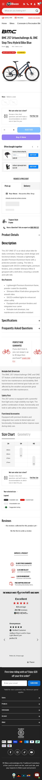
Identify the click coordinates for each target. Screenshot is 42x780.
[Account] (34, 4)
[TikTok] (24, 752)
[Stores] (31, 4)
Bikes (12, 23)
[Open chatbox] (37, 775)
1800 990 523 (34, 228)
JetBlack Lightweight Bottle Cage (20, 165)
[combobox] (21, 11)
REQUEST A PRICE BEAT (21, 179)
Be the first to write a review (21, 531)
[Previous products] (32, 146)
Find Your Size (34, 116)
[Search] (36, 10)
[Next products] (37, 146)
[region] (21, 640)
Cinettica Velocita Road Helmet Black (20, 152)
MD (13, 102)
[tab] (8, 435)
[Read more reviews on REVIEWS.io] (21, 613)
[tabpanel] (21, 476)
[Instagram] (17, 752)
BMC (7, 46)
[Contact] (28, 4)
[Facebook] (10, 752)
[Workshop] (24, 4)
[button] (21, 530)
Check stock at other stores (16, 198)
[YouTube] (31, 752)
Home (4, 23)
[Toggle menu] (3, 4)
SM (5, 102)
